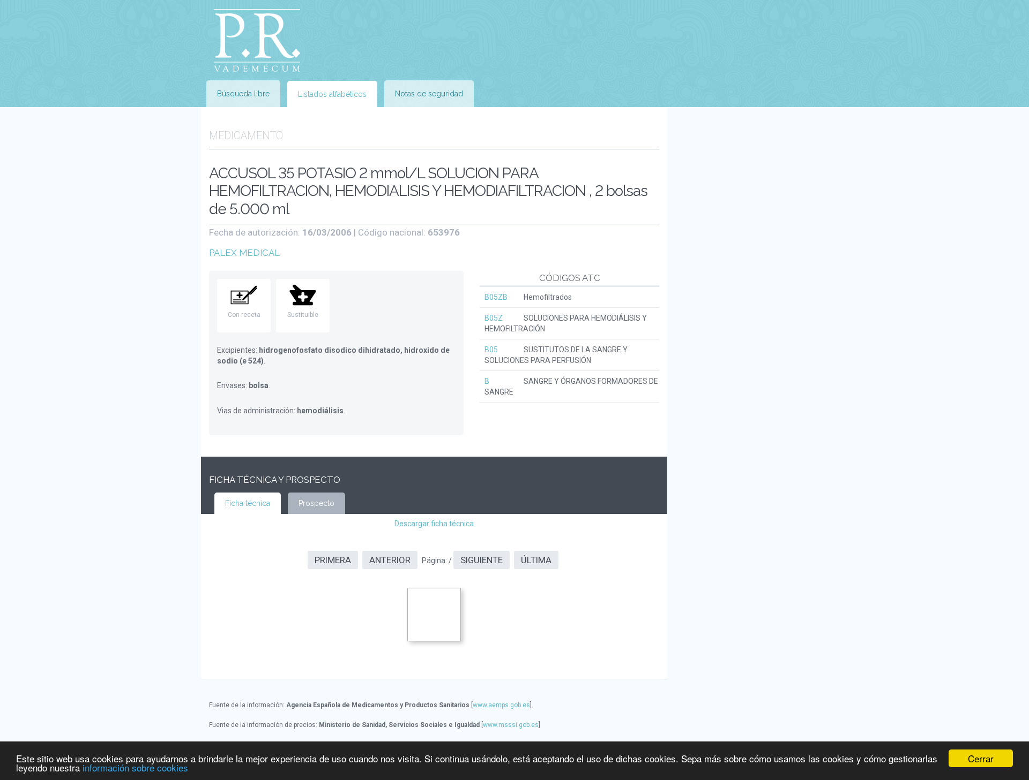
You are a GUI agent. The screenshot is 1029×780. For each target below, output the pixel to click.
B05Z (493, 318)
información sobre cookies (135, 767)
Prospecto (316, 503)
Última (536, 560)
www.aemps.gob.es (501, 705)
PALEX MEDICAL (244, 252)
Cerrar (981, 758)
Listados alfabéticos (332, 94)
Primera (333, 560)
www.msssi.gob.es (511, 725)
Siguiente (481, 560)
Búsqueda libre (243, 93)
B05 (491, 349)
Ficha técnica (247, 503)
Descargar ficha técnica (434, 523)
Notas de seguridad (429, 93)
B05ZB (496, 297)
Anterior (390, 560)
